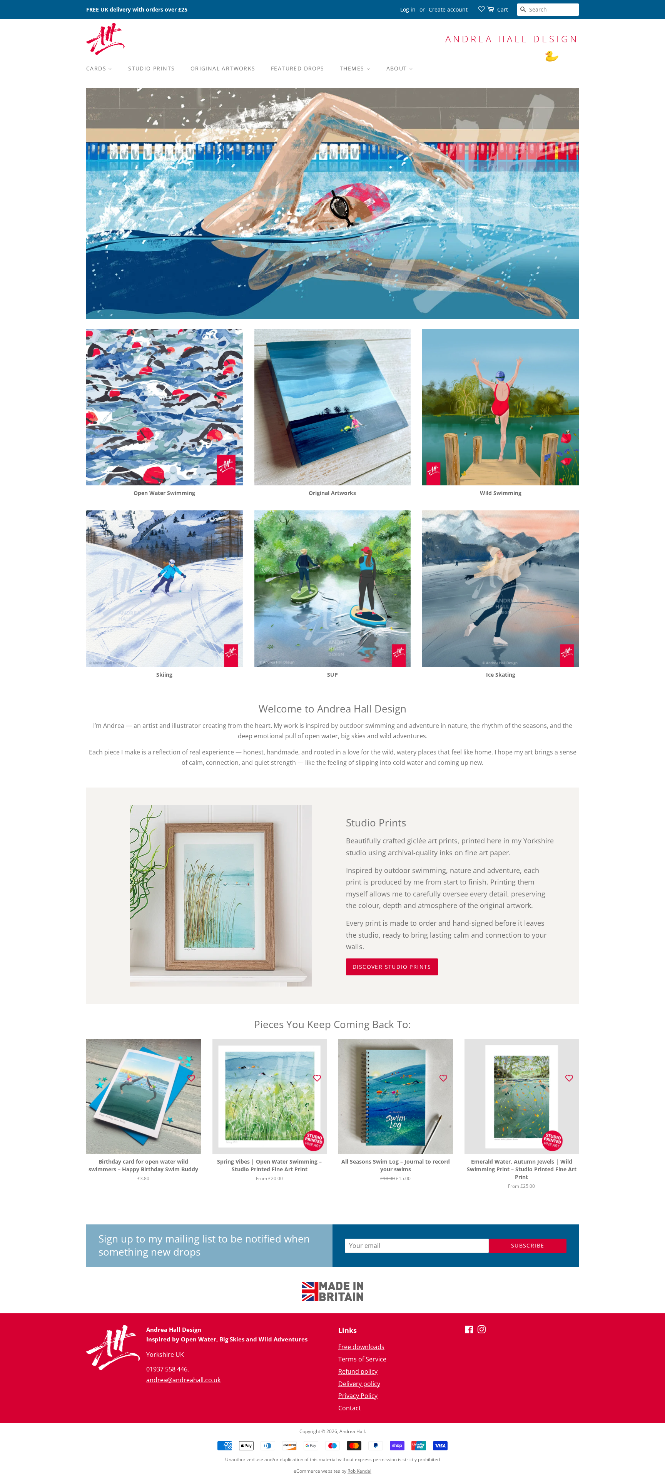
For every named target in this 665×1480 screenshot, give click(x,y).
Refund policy (358, 1371)
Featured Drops (297, 68)
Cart (502, 9)
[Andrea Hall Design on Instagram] (481, 1330)
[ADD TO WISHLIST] (191, 1077)
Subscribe (528, 1245)
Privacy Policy (358, 1395)
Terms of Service (362, 1359)
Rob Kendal (359, 1471)
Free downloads (361, 1347)
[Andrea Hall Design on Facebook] (468, 1330)
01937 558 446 (166, 1369)
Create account (448, 9)
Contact (349, 1408)
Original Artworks (223, 68)
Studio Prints (151, 68)
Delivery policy (359, 1384)
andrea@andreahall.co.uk (183, 1380)
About (397, 68)
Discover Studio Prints (392, 966)
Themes (353, 68)
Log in (408, 9)
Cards (97, 68)
